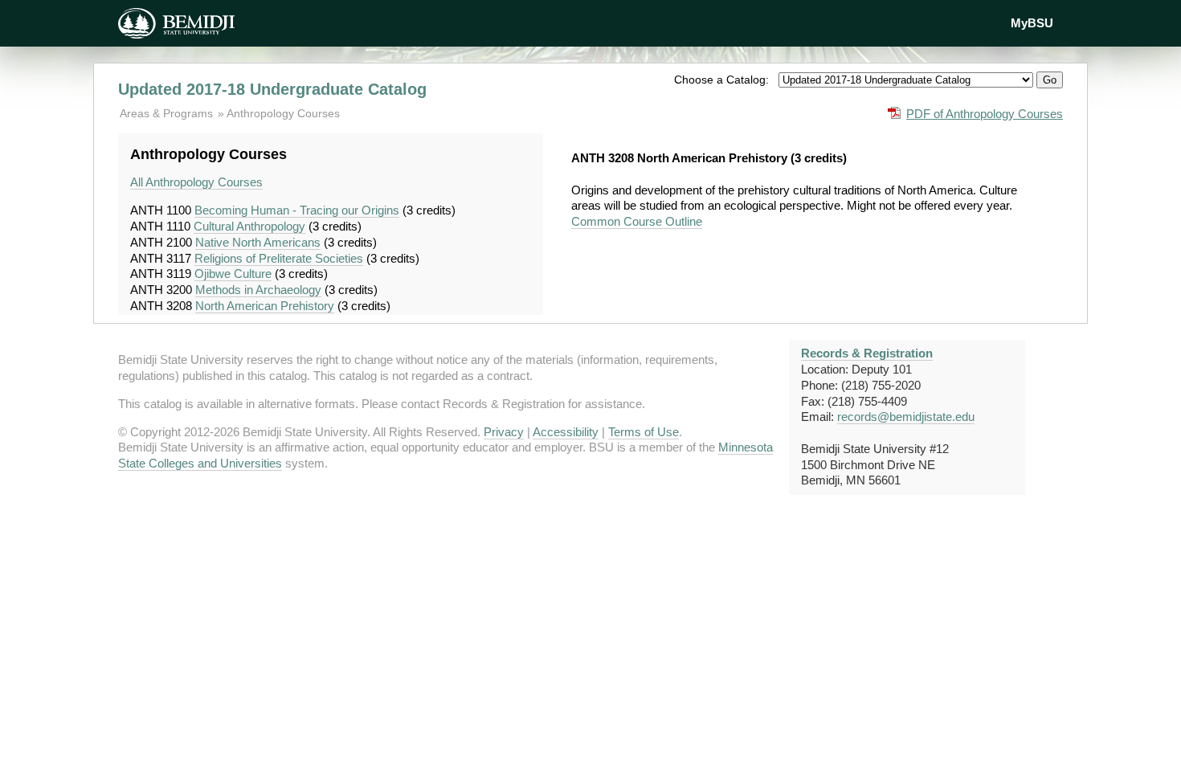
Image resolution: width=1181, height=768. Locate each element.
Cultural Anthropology (249, 226)
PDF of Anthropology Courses (984, 114)
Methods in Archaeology (258, 289)
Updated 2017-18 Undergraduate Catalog (272, 89)
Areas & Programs (168, 113)
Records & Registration (867, 353)
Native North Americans (258, 242)
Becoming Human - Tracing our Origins (296, 210)
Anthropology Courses (283, 113)
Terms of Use (643, 432)
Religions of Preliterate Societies (278, 258)
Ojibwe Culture (233, 273)
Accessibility (566, 432)
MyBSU (1032, 23)
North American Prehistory (264, 306)
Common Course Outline (636, 221)
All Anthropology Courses (196, 182)
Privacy (504, 432)
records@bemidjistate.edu (906, 416)
